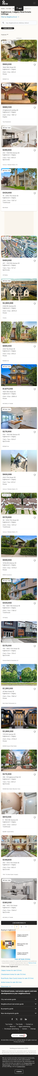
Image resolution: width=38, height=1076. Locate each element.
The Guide (19, 1024)
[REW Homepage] (5, 3)
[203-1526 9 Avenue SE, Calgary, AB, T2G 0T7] (19, 146)
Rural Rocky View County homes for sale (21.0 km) (17, 978)
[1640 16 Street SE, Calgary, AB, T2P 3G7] (19, 385)
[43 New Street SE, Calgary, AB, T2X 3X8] (19, 685)
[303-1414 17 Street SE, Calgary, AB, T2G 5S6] (19, 856)
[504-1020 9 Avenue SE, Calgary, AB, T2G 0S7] (19, 428)
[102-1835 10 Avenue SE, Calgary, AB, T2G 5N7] (19, 599)
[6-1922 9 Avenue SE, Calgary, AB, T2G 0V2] (19, 813)
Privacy (16, 1041)
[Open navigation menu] (34, 3)
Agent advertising (24, 1026)
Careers (24, 1029)
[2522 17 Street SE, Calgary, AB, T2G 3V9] (19, 471)
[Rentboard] (22, 1035)
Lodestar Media (20, 1040)
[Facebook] (12, 1019)
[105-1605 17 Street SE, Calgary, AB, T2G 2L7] (19, 642)
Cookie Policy (21, 1066)
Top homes (8, 1024)
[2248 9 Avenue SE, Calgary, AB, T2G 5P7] (19, 300)
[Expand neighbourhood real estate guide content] (19, 1004)
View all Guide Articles (22, 959)
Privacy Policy (28, 1063)
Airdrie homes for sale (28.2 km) (11, 982)
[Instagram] (21, 1019)
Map (20, 8)
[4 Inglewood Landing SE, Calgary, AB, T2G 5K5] (19, 104)
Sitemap (33, 1029)
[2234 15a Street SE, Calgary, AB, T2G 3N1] (19, 342)
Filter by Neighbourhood (9, 17)
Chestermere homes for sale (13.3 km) (13, 974)
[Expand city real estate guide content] (19, 999)
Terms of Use (32, 963)
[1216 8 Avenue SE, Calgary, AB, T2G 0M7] (19, 728)
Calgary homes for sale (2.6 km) (11, 970)
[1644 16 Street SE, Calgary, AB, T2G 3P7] (19, 61)
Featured (3, 34)
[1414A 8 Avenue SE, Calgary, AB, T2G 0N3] (19, 557)
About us (12, 1026)
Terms (22, 1041)
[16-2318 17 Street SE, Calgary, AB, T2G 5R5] (19, 189)
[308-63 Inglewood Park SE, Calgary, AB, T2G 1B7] (19, 771)
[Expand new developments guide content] (19, 1013)
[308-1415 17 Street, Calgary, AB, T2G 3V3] (19, 899)
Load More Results (19, 923)
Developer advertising (11, 1029)
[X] (17, 1019)
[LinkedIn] (26, 1019)
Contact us (29, 1024)
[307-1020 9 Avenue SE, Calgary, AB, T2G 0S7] (19, 257)
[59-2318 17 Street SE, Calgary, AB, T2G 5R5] (19, 514)
